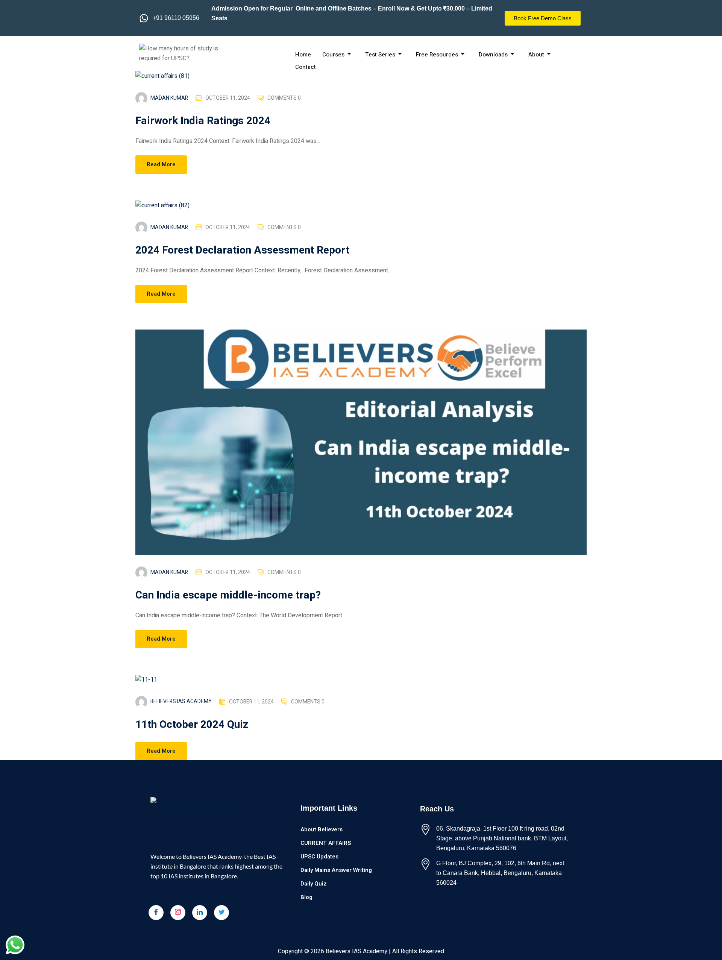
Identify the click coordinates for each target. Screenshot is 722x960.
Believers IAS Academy (181, 701)
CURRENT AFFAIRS (325, 843)
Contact (305, 67)
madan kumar (169, 98)
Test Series (380, 54)
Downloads (493, 54)
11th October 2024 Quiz (191, 724)
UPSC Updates (319, 856)
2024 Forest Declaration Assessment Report (242, 250)
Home (303, 54)
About (536, 54)
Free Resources (437, 54)
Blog (306, 897)
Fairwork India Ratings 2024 (202, 121)
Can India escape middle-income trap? (228, 595)
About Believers (321, 829)
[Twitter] (221, 912)
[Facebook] (156, 912)
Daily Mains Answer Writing (336, 870)
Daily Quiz (313, 883)
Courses (333, 54)
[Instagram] (177, 912)
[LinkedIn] (199, 912)
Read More (161, 164)
